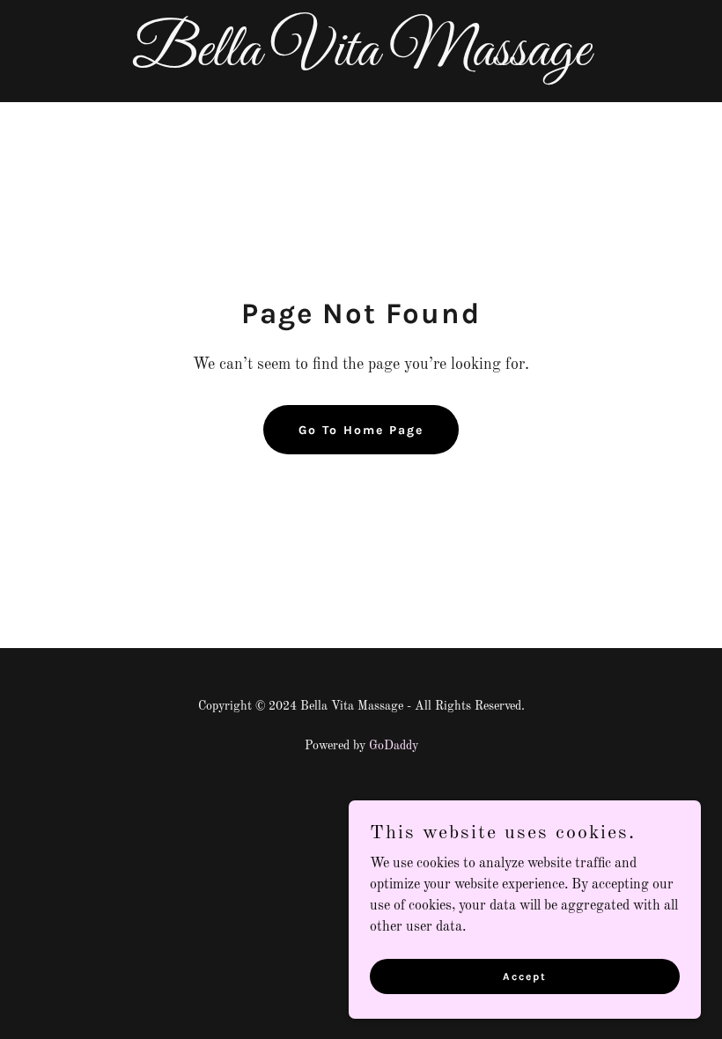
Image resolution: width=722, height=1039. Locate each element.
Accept (525, 975)
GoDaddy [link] (393, 746)
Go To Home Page (361, 430)
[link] (361, 62)
